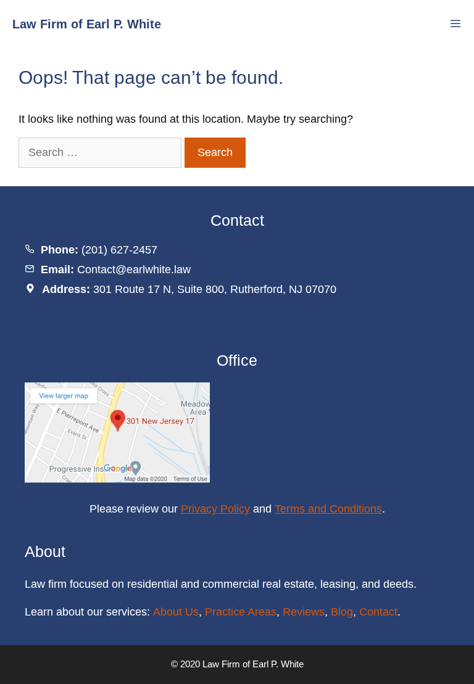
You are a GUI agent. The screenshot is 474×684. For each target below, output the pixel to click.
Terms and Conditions (328, 509)
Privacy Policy (215, 509)
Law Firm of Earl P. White (86, 24)
